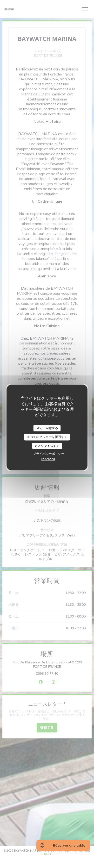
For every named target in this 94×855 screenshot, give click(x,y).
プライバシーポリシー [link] (48, 454)
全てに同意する (47, 428)
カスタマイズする (47, 445)
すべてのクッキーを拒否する (47, 437)
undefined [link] (48, 459)
